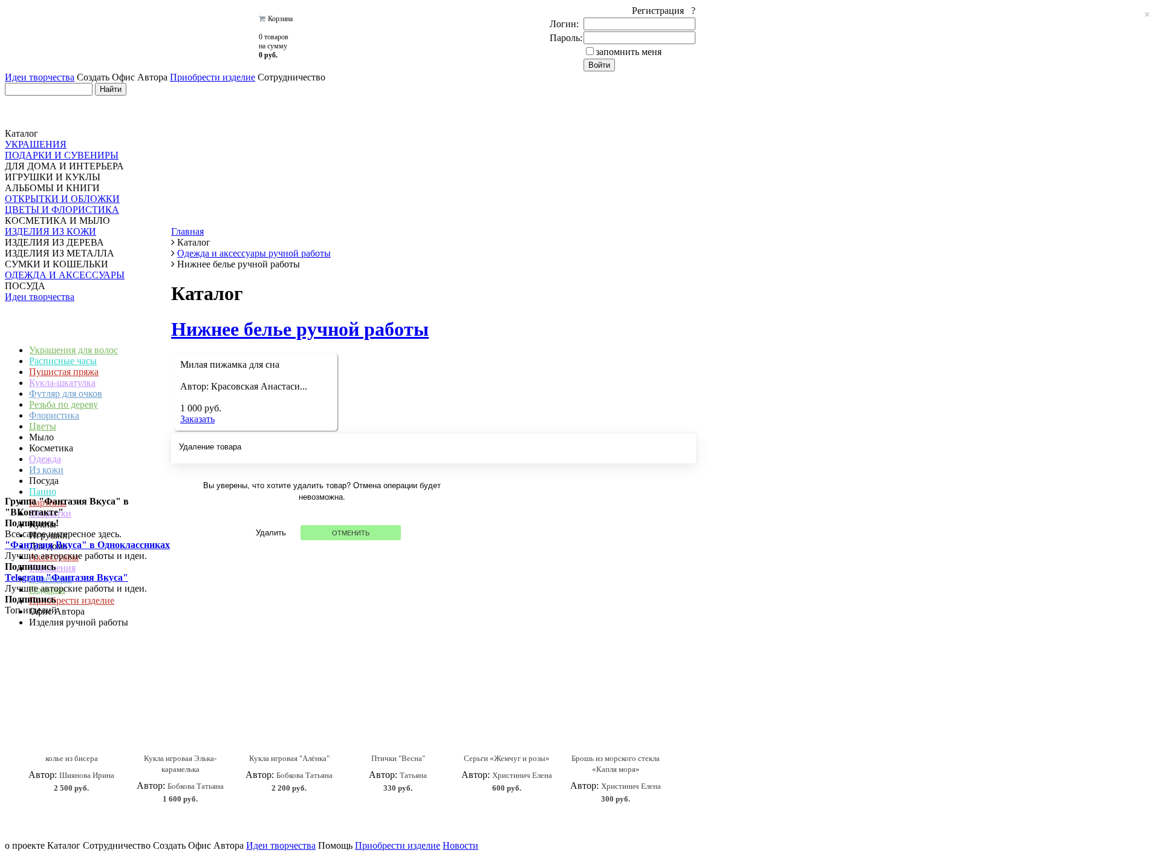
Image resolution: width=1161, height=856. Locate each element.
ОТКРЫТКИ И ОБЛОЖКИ (62, 199)
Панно (42, 491)
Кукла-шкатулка (62, 382)
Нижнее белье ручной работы (300, 329)
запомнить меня (629, 52)
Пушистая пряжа (64, 372)
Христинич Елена (522, 775)
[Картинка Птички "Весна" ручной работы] (398, 707)
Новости (460, 845)
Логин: (564, 24)
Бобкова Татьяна (195, 786)
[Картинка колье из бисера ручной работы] (71, 707)
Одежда (45, 459)
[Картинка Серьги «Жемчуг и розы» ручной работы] (507, 707)
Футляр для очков (65, 393)
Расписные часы (63, 361)
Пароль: (566, 38)
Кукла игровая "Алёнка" (289, 758)
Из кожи (46, 470)
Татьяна (413, 775)
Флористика (54, 415)
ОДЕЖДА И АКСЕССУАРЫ (65, 275)
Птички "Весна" (398, 758)
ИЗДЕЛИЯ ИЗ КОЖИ (50, 231)
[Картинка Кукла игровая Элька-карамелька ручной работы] (180, 707)
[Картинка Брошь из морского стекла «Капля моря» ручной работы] (616, 707)
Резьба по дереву (63, 404)
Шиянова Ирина (86, 775)
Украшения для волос (73, 350)
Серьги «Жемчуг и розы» (507, 758)
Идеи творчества (39, 77)
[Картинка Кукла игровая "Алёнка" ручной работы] (289, 707)
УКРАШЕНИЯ (36, 144)
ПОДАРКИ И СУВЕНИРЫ (62, 155)
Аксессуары (54, 557)
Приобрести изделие (212, 77)
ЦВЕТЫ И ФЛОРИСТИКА (62, 209)
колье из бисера (71, 758)
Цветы (42, 426)
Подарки (47, 589)
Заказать (197, 419)
